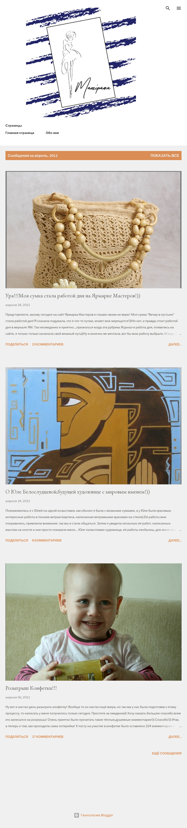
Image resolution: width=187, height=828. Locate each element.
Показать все (165, 155)
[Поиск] (168, 8)
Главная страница (19, 133)
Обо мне (52, 133)
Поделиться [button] (16, 344)
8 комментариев (47, 540)
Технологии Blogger (96, 815)
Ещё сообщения (167, 753)
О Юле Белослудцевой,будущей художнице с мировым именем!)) (77, 491)
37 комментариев (47, 737)
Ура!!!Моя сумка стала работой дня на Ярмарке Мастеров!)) (72, 295)
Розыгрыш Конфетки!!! (31, 687)
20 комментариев (47, 344)
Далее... (175, 344)
